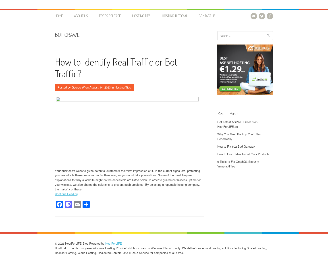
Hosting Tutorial (175, 16)
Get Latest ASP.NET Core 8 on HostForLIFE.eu (237, 124)
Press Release (110, 16)
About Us (81, 16)
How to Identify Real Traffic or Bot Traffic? (116, 68)
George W (78, 87)
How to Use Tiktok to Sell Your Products (243, 154)
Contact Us (207, 16)
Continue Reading (66, 194)
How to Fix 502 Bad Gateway (236, 146)
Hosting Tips (141, 16)
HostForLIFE (113, 243)
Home (59, 16)
